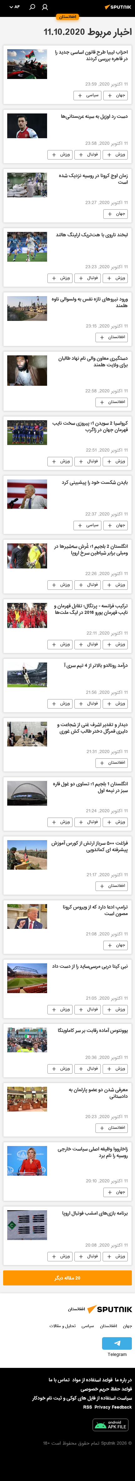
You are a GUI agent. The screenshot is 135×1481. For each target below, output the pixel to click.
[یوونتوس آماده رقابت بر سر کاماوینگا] (27, 1040)
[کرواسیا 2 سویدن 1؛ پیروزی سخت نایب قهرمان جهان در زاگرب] (27, 432)
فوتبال (92, 155)
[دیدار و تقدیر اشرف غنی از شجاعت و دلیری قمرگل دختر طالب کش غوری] (27, 734)
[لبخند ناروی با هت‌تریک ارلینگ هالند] (27, 247)
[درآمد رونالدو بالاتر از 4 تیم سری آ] (27, 674)
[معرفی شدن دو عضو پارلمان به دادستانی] (27, 1099)
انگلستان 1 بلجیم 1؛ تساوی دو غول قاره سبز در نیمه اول (90, 788)
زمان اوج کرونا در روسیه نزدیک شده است (93, 180)
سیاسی (92, 95)
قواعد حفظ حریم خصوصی (106, 1389)
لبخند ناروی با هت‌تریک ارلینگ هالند (92, 235)
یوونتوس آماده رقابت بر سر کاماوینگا (93, 1031)
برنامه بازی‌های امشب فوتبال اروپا (95, 1214)
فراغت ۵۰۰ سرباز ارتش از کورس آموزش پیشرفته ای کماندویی (89, 847)
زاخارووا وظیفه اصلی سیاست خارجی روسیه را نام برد (93, 1153)
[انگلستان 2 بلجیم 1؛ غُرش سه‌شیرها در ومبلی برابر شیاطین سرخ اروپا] (27, 555)
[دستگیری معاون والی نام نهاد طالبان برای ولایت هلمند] (27, 370)
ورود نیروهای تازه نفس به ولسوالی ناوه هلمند (90, 303)
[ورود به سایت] (45, 7)
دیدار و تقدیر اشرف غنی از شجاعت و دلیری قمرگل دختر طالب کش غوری (92, 729)
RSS (87, 1407)
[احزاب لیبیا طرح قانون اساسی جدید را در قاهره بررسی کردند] (27, 64)
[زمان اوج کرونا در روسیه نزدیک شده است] (27, 185)
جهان (120, 95)
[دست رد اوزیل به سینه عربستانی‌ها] (27, 125)
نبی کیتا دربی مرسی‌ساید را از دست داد (90, 967)
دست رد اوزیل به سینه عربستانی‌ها (94, 117)
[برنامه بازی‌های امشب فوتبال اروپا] (27, 1225)
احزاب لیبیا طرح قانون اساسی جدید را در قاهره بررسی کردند (91, 56)
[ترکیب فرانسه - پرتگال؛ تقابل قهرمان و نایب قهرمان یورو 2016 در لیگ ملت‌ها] (27, 615)
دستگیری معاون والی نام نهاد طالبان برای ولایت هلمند (93, 362)
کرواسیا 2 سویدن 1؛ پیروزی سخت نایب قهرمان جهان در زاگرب (90, 427)
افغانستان (116, 337)
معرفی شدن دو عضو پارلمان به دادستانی (98, 1094)
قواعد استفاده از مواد (92, 1380)
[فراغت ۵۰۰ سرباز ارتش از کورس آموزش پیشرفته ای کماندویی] (27, 855)
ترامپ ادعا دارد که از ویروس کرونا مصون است (95, 911)
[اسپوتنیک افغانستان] (119, 10)
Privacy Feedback (113, 1407)
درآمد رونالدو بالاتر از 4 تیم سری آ (96, 666)
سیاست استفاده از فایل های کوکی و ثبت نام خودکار (82, 1398)
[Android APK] (110, 1426)
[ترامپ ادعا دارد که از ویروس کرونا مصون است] (27, 916)
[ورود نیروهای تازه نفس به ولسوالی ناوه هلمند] (27, 308)
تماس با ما (59, 1380)
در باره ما (123, 1380)
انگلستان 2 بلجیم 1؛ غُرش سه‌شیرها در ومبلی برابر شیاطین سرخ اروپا (91, 550)
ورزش (120, 155)
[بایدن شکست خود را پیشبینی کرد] (27, 494)
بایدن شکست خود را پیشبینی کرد (95, 483)
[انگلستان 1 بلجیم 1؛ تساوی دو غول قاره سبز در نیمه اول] (27, 793)
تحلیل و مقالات (63, 1326)
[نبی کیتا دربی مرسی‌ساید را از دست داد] (27, 978)
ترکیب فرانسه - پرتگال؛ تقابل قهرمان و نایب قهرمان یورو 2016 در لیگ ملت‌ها (91, 610)
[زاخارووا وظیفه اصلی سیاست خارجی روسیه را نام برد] (27, 1161)
